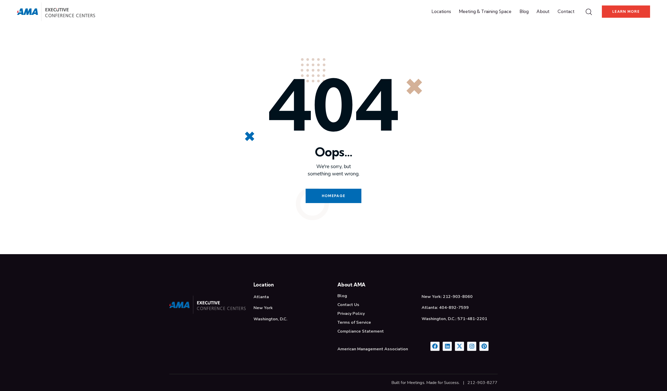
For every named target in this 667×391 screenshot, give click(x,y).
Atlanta (261, 297)
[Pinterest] (484, 346)
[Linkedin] (447, 346)
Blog (342, 296)
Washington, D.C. (270, 319)
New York (263, 308)
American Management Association (372, 349)
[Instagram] (471, 346)
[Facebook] (435, 346)
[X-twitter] (459, 346)
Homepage (333, 196)
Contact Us (348, 305)
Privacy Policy (351, 313)
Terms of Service (354, 322)
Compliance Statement (360, 331)
